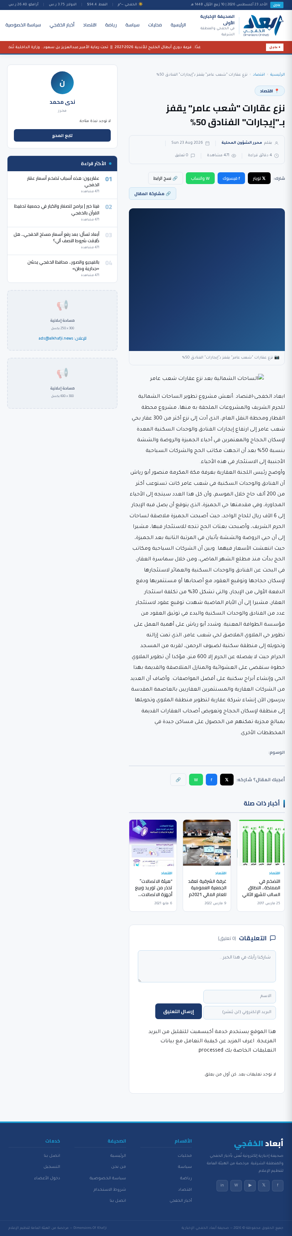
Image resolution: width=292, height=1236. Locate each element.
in (222, 1186)
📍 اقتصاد (270, 91)
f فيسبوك (231, 178)
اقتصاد (90, 24)
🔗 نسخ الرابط (165, 178)
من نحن (118, 1167)
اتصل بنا (118, 1201)
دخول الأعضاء (47, 1178)
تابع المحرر (62, 135)
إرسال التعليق (178, 1011)
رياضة (111, 24)
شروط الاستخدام (110, 1190)
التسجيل (51, 1167)
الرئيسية (178, 24)
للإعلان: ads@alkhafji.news (62, 338)
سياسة (132, 24)
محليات (155, 24)
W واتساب (200, 178)
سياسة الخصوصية (23, 24)
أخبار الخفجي (61, 24)
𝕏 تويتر (259, 178)
